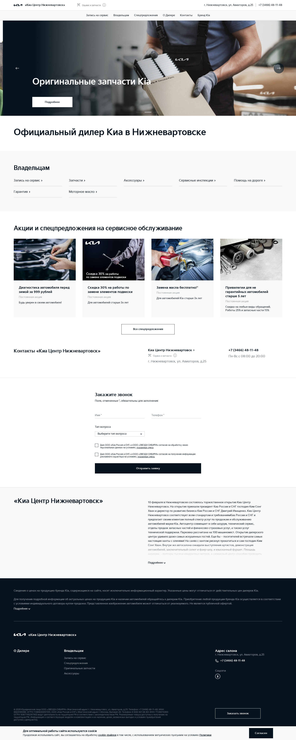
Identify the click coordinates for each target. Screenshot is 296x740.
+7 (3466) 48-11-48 (270, 5)
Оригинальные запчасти (79, 668)
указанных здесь (145, 447)
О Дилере (169, 15)
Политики (205, 735)
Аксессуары (71, 673)
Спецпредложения (146, 15)
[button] (17, 68)
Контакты (186, 15)
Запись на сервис (97, 15)
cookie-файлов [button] (107, 735)
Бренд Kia (204, 15)
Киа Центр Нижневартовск (170, 350)
